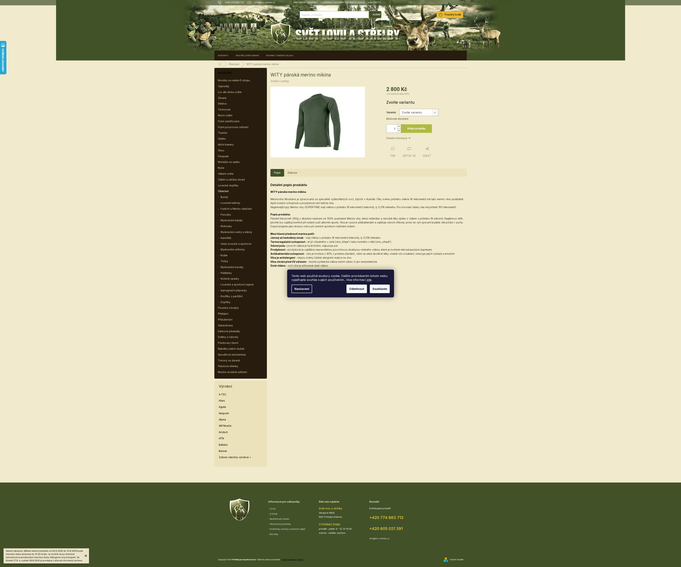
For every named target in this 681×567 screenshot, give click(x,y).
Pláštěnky (226, 272)
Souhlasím (379, 289)
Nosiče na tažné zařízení (232, 371)
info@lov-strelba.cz (379, 538)
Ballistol (223, 444)
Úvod (272, 508)
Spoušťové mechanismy (232, 354)
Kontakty (374, 2)
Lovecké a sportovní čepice (237, 284)
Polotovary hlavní (228, 342)
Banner (223, 450)
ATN (221, 438)
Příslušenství (225, 319)
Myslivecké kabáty (232, 220)
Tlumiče (222, 132)
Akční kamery (226, 144)
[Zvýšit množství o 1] (399, 126)
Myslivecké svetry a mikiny (236, 232)
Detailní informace (396, 138)
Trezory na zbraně (229, 360)
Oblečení (223, 191)
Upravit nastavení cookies (292, 559)
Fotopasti (223, 156)
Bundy (224, 196)
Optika (222, 138)
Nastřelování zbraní (279, 519)
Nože (221, 167)
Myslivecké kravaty (232, 267)
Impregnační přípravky (234, 290)
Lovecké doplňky (228, 185)
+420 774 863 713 (386, 517)
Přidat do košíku (416, 128)
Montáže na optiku (229, 161)
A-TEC (222, 394)
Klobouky (226, 226)
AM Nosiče (225, 425)
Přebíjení (223, 313)
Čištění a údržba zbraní (231, 179)
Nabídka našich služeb (231, 348)
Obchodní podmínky (305, 2)
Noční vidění (225, 115)
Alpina (222, 419)
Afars (222, 400)
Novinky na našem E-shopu (234, 80)
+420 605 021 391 (386, 528)
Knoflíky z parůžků (231, 296)
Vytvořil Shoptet (456, 559)
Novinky (274, 534)
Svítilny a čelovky (228, 336)
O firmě (273, 514)
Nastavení (301, 289)
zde (369, 280)
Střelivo (222, 103)
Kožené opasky (230, 278)
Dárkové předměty (229, 331)
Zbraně (222, 97)
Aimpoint (224, 413)
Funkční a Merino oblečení (236, 208)
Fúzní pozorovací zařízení (233, 127)
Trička (224, 261)
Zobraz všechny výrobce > (235, 457)
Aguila (222, 406)
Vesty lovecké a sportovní (236, 243)
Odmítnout (356, 289)
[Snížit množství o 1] (399, 131)
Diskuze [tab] (292, 172)
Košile (224, 255)
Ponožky (226, 214)
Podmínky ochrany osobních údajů (343, 2)
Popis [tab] (277, 172)
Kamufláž (226, 237)
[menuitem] (223, 55)
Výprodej (223, 86)
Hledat (377, 14)
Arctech (223, 432)
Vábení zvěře (226, 173)
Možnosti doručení (397, 118)
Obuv (221, 150)
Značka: (279, 81)
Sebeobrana (225, 325)
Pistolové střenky (228, 366)
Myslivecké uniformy (233, 249)
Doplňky (225, 302)
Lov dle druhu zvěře (230, 92)
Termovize (224, 109)
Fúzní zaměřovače (228, 121)
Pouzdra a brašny (228, 307)
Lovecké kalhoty (230, 202)
